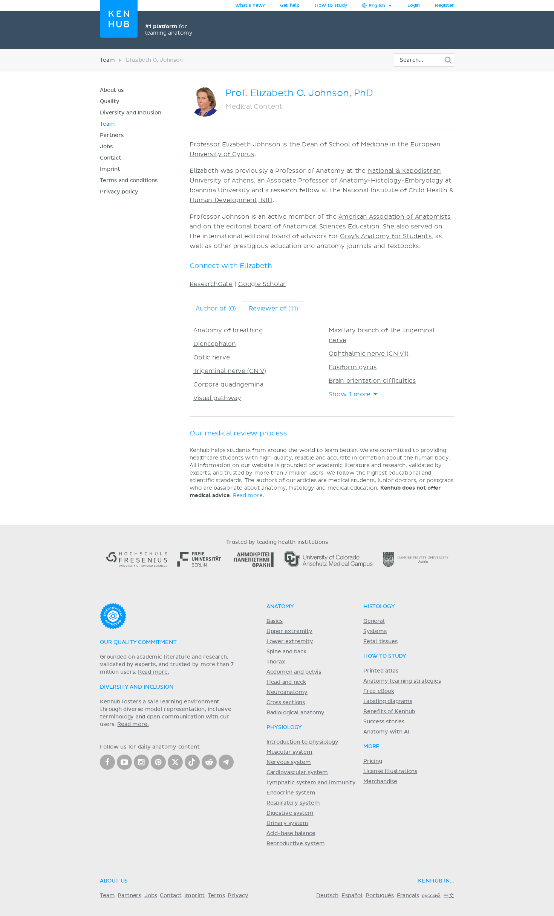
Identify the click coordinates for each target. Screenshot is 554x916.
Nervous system (288, 762)
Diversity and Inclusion (130, 113)
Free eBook (378, 691)
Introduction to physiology (302, 742)
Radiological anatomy (295, 712)
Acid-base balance (290, 833)
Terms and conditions (129, 180)
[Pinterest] (158, 762)
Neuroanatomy (287, 692)
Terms (216, 895)
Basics (274, 621)
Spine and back (286, 651)
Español (352, 895)
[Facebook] (107, 762)
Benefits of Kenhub (389, 711)
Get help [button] (290, 5)
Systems (375, 631)
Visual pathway (217, 398)
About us (112, 90)
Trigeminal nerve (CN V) (229, 371)
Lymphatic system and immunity (311, 782)
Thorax (275, 662)
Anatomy (280, 606)
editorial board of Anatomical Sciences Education (302, 226)
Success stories (383, 721)
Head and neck (286, 682)
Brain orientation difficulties (372, 381)
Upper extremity (289, 631)
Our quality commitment (138, 642)
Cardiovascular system (297, 772)
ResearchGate (211, 284)
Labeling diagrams (387, 701)
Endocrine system (290, 793)
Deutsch (327, 895)
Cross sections (285, 702)
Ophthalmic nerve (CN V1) (369, 354)
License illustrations (390, 771)
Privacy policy (119, 192)
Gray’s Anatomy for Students (386, 236)
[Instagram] (141, 762)
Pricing (372, 761)
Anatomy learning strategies (402, 681)
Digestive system (290, 813)
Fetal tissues (380, 641)
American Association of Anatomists (394, 217)
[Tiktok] (192, 762)
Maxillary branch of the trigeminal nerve (382, 335)
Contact (110, 158)
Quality (109, 101)
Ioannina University (220, 190)
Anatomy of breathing (228, 330)
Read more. (153, 672)
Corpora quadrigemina (228, 384)
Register (444, 5)
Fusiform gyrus (352, 367)
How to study (331, 5)
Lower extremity (289, 641)
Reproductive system (295, 843)
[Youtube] (124, 762)
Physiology (284, 727)
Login (413, 5)
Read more (248, 495)
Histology (379, 606)
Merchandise (380, 781)
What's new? (250, 5)
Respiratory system (293, 803)
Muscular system (289, 752)
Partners (112, 135)
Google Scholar (262, 284)
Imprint (110, 169)
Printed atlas (380, 671)
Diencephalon (214, 344)
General (374, 621)
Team (107, 60)
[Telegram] (226, 762)
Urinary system (287, 823)
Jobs (106, 146)
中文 (449, 895)
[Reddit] (209, 762)
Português (380, 895)
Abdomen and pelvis (293, 672)
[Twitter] (175, 762)
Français (408, 895)
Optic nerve (211, 357)
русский (431, 895)
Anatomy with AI (386, 732)
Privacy (238, 895)
